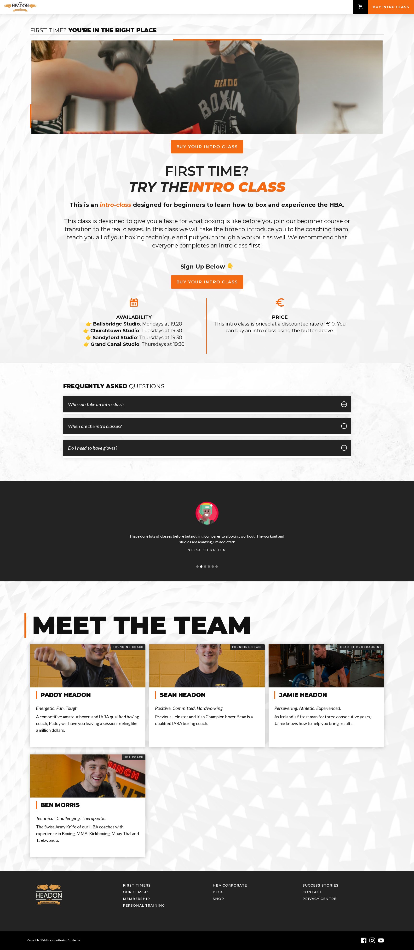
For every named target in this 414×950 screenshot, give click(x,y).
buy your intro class (207, 146)
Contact (312, 892)
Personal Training (144, 905)
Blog (218, 892)
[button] (360, 6)
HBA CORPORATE (230, 885)
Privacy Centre (319, 899)
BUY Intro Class (391, 7)
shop (218, 899)
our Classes (136, 892)
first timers (137, 885)
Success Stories (321, 885)
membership (136, 899)
